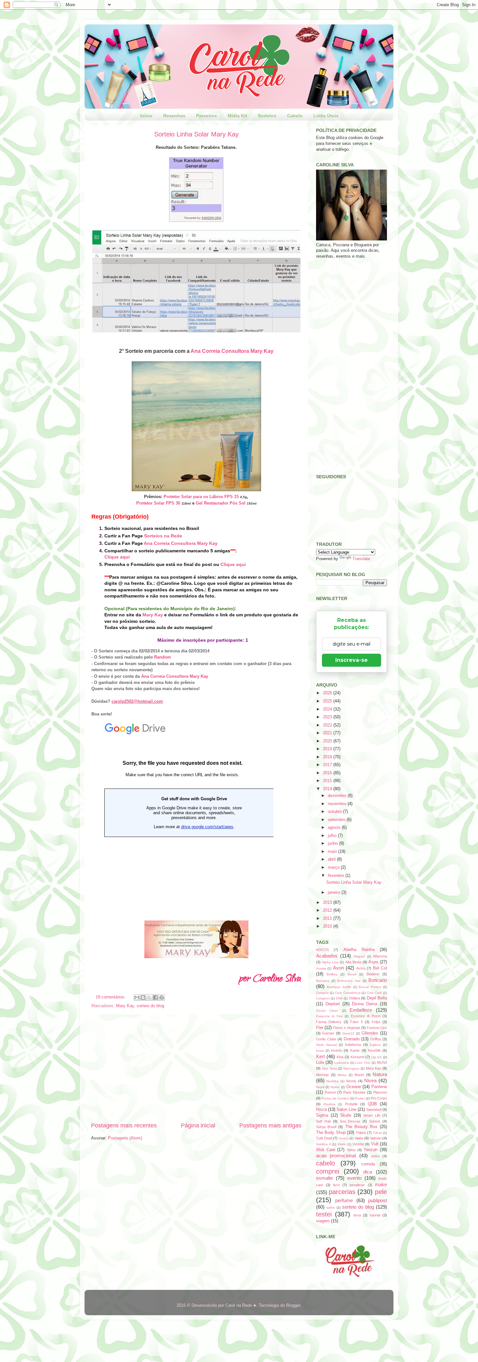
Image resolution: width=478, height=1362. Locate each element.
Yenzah (371, 1150)
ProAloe (330, 1104)
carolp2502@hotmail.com (137, 701)
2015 (328, 780)
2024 (328, 709)
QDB (372, 1104)
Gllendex (370, 1033)
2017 (328, 765)
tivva (357, 1215)
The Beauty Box (361, 1126)
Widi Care (325, 1150)
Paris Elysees (354, 1092)
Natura (380, 1074)
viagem (323, 1221)
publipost (377, 1200)
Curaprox (323, 998)
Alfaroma (380, 956)
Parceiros (206, 115)
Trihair (377, 1133)
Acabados (327, 955)
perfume (344, 1200)
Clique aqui (117, 556)
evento (354, 1178)
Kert (320, 1056)
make (381, 1184)
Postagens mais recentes (124, 1125)
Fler (319, 1027)
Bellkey (332, 974)
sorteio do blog (150, 1006)
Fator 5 (356, 1022)
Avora (360, 968)
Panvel (330, 1092)
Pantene (379, 1087)
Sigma (322, 1115)
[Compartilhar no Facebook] (155, 997)
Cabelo (295, 115)
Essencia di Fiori (329, 1016)
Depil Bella (377, 998)
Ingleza (375, 1045)
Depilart (332, 1004)
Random (162, 657)
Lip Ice (376, 1057)
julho (333, 835)
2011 (328, 918)
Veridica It (323, 1144)
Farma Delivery (328, 1022)
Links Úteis (326, 115)
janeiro (334, 892)
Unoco (344, 1138)
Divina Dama (364, 1004)
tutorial (375, 1215)
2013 (328, 902)
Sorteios (267, 115)
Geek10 (348, 1033)
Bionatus (322, 981)
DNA (339, 998)
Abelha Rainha (359, 949)
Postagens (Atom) (125, 1138)
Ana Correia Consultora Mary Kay (232, 351)
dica (367, 1172)
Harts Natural (326, 1045)
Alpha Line (330, 962)
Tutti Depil (324, 1138)
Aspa (373, 962)
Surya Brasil (326, 1127)
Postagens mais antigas (270, 1125)
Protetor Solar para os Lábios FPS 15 (201, 496)
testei (324, 1214)
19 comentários (110, 997)
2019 (328, 749)
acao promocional (336, 1155)
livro (336, 1185)
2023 (328, 717)
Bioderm (372, 974)
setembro (337, 819)
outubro (335, 811)
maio (333, 851)
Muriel (359, 1075)
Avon (338, 967)
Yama (351, 1150)
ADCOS (322, 950)
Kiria (340, 1057)
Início (146, 115)
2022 (328, 725)
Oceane (353, 1087)
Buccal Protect (370, 987)
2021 (328, 733)
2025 (328, 701)
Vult (374, 1144)
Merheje (322, 1075)
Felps (376, 1022)
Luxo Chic (362, 1062)
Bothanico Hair (348, 981)
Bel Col (380, 968)
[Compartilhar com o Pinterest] (161, 997)
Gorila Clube (326, 1039)
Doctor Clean (327, 1010)
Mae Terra (329, 1068)
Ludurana (341, 1062)
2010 (328, 926)
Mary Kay (152, 614)
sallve (330, 1207)
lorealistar (357, 1185)
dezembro (338, 795)
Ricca (321, 1109)
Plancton (380, 1092)
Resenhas (174, 115)
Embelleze (361, 1010)
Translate (361, 559)
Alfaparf (359, 956)
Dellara (354, 998)
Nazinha (332, 1081)
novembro (338, 804)
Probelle (351, 1104)
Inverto (336, 1050)
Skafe (345, 1115)
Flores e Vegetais (346, 1028)
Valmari (375, 1138)
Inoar (320, 1050)
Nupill (320, 1087)
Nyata (335, 1087)
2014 (328, 789)
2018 (328, 757)
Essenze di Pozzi (365, 1016)
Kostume (358, 1057)
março (334, 867)
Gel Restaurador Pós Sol (221, 503)
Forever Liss (377, 1028)
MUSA (382, 1062)
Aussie (321, 968)
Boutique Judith (339, 987)
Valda (359, 1138)
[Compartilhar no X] (149, 997)
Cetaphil (322, 993)
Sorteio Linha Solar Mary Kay (196, 134)
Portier (360, 1098)
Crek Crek (374, 993)
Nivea (370, 1080)
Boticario (377, 980)
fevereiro (336, 875)
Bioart (352, 974)
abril (332, 859)
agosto (335, 827)
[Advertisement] (196, 1067)
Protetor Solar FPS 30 (158, 503)
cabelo (325, 1163)
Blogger (293, 1305)
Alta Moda (353, 962)
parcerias (342, 1191)
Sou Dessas (350, 1121)
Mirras (342, 1075)
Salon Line (346, 1109)
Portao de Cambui (335, 1098)
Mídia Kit (237, 115)
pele (381, 1191)
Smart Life (371, 1115)
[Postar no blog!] (143, 997)
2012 (328, 910)
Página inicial (198, 1125)
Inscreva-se (351, 660)
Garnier (328, 1033)
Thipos (360, 1133)
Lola (320, 1062)
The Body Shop (331, 1132)
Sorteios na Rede (163, 535)
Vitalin (341, 1144)
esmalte (324, 1178)
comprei (327, 1171)
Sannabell (373, 1109)
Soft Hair (323, 1121)
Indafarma (353, 1045)
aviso (375, 1156)
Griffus (375, 1039)
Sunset (374, 1121)
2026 (328, 693)
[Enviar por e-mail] (137, 997)
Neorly (351, 1081)
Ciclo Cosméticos (348, 993)
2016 (328, 773)
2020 (328, 741)
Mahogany (351, 1068)
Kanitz (355, 1050)
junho (333, 843)
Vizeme (358, 1144)
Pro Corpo (379, 1098)
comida (368, 1164)
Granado (352, 1039)
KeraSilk (374, 1050)
